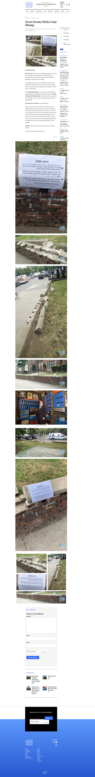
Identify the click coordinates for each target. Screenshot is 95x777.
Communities (39, 11)
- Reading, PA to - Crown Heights (63, 60)
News (26, 748)
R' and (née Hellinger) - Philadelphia (64, 139)
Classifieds (57, 11)
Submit (62, 11)
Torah (27, 11)
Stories (38, 759)
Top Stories (27, 751)
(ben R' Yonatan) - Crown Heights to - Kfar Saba (64, 109)
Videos (38, 758)
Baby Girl (62, 88)
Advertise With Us (29, 758)
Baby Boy (62, 96)
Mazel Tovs (39, 756)
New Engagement (63, 55)
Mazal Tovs (50, 11)
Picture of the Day (52, 677)
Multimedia (27, 750)
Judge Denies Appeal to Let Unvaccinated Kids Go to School (35, 690)
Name (28, 635)
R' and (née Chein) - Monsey (64, 92)
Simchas (27, 756)
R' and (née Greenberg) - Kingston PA (64, 100)
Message (28, 616)
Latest (38, 748)
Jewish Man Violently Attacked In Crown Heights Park (36, 679)
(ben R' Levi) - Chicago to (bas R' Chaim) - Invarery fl (65, 125)
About (67, 11)
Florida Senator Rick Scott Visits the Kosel (52, 688)
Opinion (32, 11)
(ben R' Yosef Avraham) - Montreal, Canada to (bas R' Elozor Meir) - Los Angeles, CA (65, 76)
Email (28, 642)
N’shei (44, 11)
